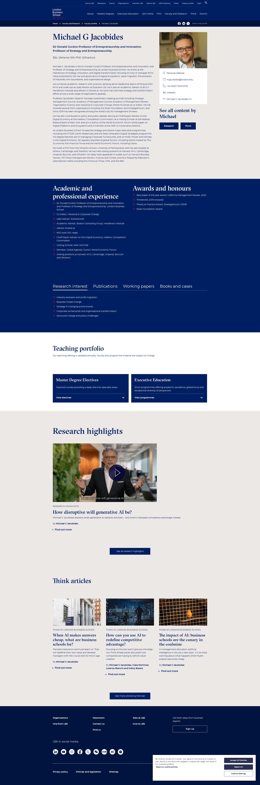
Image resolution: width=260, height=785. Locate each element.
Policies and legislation (88, 772)
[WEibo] (112, 752)
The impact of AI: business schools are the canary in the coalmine (182, 640)
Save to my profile (199, 23)
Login (199, 3)
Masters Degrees (105, 14)
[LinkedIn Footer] (55, 752)
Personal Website (175, 73)
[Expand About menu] (95, 13)
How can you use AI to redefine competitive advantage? (126, 640)
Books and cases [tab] (176, 286)
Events (112, 3)
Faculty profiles (90, 23)
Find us (97, 730)
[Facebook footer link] (80, 752)
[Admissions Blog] (120, 752)
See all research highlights (130, 551)
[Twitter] (88, 752)
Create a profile (188, 3)
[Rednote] (104, 752)
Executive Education (128, 14)
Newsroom (101, 3)
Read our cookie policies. (167, 767)
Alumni (203, 14)
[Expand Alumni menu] (208, 13)
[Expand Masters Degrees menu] (115, 13)
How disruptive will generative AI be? (92, 512)
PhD (159, 14)
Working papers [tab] (138, 286)
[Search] (206, 2)
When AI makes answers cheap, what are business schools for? (74, 640)
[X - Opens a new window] (188, 23)
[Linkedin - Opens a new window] (183, 23)
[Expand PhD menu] (163, 13)
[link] (168, 126)
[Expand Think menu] (198, 13)
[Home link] (57, 13)
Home (55, 23)
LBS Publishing (164, 3)
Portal (176, 3)
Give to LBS (89, 3)
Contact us (99, 724)
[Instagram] (71, 752)
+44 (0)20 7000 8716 (177, 86)
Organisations (123, 3)
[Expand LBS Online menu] (155, 13)
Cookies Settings (238, 774)
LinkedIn (171, 93)
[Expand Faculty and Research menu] (188, 13)
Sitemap (113, 772)
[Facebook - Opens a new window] (179, 23)
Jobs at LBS (150, 3)
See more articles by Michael (130, 696)
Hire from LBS (137, 3)
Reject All (238, 767)
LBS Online (147, 14)
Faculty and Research (176, 14)
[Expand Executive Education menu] (140, 13)
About (90, 14)
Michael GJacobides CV (179, 99)
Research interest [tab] (70, 286)
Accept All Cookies (238, 760)
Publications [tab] (105, 286)
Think (193, 14)
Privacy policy (60, 772)
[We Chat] (96, 752)
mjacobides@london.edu (180, 80)
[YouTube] (63, 752)
